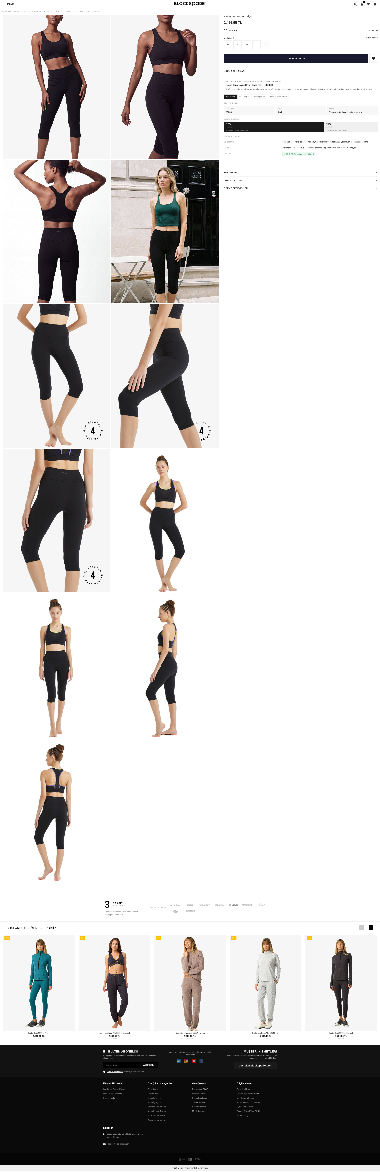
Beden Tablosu (371, 38)
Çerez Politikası (243, 1089)
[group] (56, 87)
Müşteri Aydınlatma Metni (248, 1094)
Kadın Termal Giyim (156, 1120)
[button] (361, 927)
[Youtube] (194, 1061)
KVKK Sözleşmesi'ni (115, 1072)
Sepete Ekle (296, 58)
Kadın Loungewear (31, 11)
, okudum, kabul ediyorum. (125, 1072)
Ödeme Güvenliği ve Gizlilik (249, 1111)
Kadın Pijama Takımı (157, 1111)
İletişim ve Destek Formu (114, 1089)
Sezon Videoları (199, 1107)
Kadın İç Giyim (154, 1102)
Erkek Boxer (153, 1089)
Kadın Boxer (153, 1094)
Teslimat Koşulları (244, 1115)
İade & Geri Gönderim (112, 1094)
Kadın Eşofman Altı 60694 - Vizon (190, 1033)
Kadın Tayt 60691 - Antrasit (341, 1033)
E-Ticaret (181, 1168)
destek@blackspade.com (119, 1144)
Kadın (17, 11)
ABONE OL (148, 1065)
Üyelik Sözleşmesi (245, 1107)
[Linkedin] (178, 1061)
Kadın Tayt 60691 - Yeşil (38, 1033)
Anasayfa (6, 11)
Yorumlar (230, 172)
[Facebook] (201, 1061)
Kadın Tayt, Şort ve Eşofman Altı (60, 11)
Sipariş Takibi (109, 1098)
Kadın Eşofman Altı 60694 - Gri (265, 1033)
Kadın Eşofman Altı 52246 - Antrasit (114, 1033)
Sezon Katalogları (200, 1098)
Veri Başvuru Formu (245, 1098)
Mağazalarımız (198, 1094)
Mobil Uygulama (199, 1111)
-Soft (175, 1168)
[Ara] (355, 4)
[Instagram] (186, 1061)
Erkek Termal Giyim (156, 1115)
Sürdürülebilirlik (198, 1102)
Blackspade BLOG (200, 1089)
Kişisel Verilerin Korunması (248, 1102)
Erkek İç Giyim (154, 1098)
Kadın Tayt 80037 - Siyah (91, 11)
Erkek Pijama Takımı (157, 1107)
